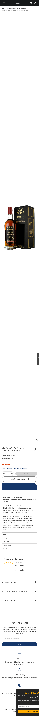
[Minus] (4, 474)
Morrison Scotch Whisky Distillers (16, 8)
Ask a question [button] (19, 570)
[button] (31, 3)
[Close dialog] (37, 690)
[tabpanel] (19, 514)
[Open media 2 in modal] (19, 227)
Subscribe (19, 644)
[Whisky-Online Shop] (13, 3)
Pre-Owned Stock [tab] (7, 545)
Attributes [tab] (5, 534)
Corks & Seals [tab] (6, 541)
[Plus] (12, 474)
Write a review (19, 565)
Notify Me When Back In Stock (19, 479)
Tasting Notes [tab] (6, 538)
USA (22, 612)
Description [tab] (6, 492)
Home (3, 8)
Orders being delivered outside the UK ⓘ (15, 468)
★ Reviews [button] (38, 359)
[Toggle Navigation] (4, 3)
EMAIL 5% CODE (22, 711)
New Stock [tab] (6, 549)
